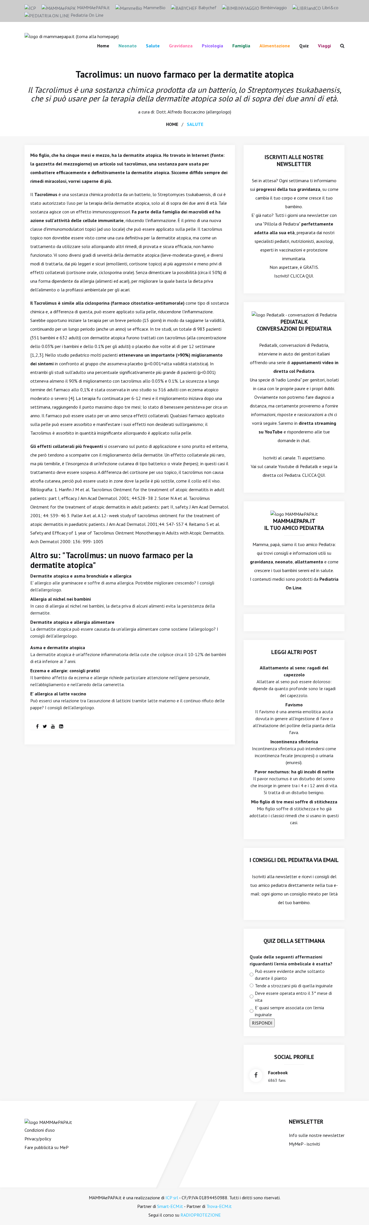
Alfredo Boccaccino (186, 112)
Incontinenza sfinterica (294, 741)
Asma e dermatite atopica (57, 647)
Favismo (294, 705)
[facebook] (37, 726)
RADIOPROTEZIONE (200, 1215)
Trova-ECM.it (219, 1206)
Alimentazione (274, 46)
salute (195, 124)
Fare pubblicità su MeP (47, 1147)
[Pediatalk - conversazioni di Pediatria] (294, 314)
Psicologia (212, 46)
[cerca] (340, 45)
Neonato (127, 46)
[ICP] (30, 7)
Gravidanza (181, 46)
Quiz (304, 46)
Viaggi (324, 46)
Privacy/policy (38, 1139)
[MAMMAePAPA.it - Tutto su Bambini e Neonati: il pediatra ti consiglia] (72, 36)
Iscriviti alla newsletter (274, 876)
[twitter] (45, 726)
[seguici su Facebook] (255, 1075)
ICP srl (171, 1197)
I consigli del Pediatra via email (294, 860)
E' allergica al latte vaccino (58, 694)
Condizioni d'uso (40, 1130)
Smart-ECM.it (170, 1206)
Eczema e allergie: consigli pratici (65, 670)
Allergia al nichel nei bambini (60, 599)
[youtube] (53, 726)
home (172, 124)
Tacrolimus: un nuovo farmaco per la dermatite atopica (185, 74)
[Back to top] (355, 1211)
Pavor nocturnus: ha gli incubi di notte (294, 772)
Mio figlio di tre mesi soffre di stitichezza (294, 802)
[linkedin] (61, 726)
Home (103, 46)
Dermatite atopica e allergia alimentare (72, 622)
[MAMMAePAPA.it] (48, 1122)
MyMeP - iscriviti (304, 1144)
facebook (278, 1072)
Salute (153, 46)
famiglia (241, 46)
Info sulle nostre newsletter (316, 1135)
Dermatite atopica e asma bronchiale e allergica (80, 576)
